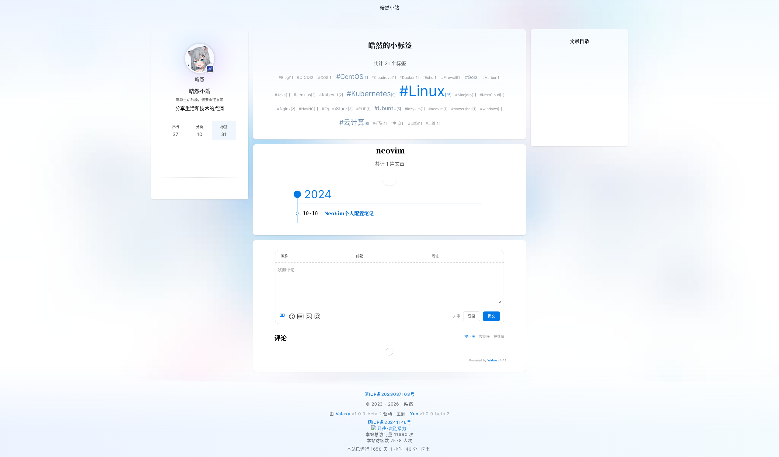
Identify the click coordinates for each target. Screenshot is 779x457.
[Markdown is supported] (283, 316)
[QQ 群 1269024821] (177, 153)
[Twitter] (185, 167)
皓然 (199, 79)
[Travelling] (214, 167)
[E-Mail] (199, 167)
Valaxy (343, 413)
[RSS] (163, 153)
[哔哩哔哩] (236, 153)
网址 (435, 256)
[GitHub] (192, 153)
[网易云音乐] (207, 153)
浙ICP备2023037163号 (390, 394)
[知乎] (221, 153)
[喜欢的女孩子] (207, 187)
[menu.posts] (22, 7)
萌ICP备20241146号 (389, 422)
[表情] (291, 316)
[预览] (317, 316)
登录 (471, 316)
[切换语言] (757, 7)
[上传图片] (309, 316)
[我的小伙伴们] (192, 187)
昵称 (284, 256)
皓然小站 (200, 91)
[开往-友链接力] (389, 428)
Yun (414, 413)
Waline (492, 360)
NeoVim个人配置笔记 (349, 213)
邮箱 (359, 256)
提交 (491, 316)
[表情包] (300, 316)
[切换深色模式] (771, 7)
